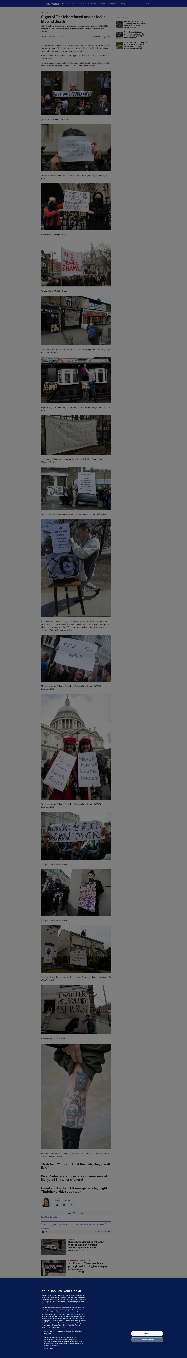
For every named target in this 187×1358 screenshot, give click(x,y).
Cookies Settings (147, 1340)
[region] (93, 1318)
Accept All (147, 1333)
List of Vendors (49, 1348)
